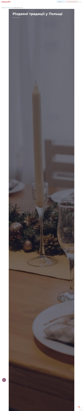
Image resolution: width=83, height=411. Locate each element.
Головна (3, 7)
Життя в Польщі (10, 7)
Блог (6, 7)
